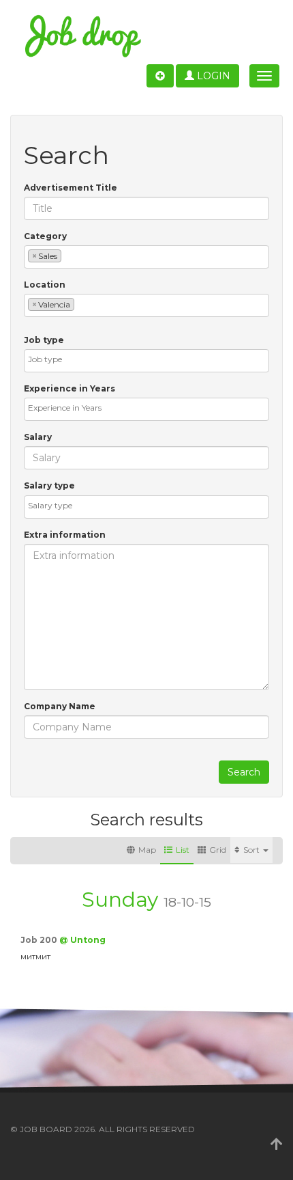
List (182, 850)
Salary (38, 437)
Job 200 (39, 940)
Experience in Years (69, 388)
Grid (217, 850)
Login (212, 76)
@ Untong (82, 940)
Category (45, 236)
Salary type (49, 485)
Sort (252, 850)
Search (244, 772)
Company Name (59, 706)
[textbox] (68, 255)
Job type (44, 340)
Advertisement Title (70, 187)
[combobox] (146, 257)
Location (44, 284)
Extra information (65, 535)
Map (147, 850)
